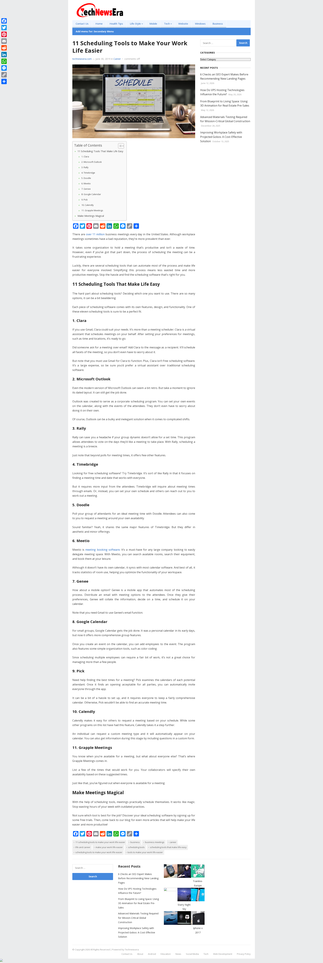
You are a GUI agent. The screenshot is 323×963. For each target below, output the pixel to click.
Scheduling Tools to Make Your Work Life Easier (98, 852)
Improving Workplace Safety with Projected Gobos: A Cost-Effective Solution (221, 137)
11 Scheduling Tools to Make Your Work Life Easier (100, 842)
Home (99, 23)
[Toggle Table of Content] (119, 146)
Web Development (222, 953)
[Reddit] (4, 47)
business (135, 842)
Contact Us (82, 23)
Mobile (153, 23)
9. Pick (84, 199)
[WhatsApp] (4, 61)
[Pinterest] (4, 34)
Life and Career (82, 847)
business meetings (154, 842)
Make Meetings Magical (91, 215)
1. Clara (85, 156)
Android (152, 953)
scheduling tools (136, 847)
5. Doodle (86, 178)
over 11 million (95, 234)
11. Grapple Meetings (92, 210)
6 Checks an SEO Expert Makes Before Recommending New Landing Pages (138, 878)
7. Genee (86, 188)
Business (217, 23)
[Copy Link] (4, 74)
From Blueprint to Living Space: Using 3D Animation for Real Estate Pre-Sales (138, 903)
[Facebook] (4, 21)
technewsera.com (82, 58)
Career (117, 58)
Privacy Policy (244, 953)
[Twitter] (4, 27)
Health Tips (116, 23)
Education (166, 953)
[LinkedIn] (4, 54)
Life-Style (135, 23)
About (140, 953)
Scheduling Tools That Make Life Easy (168, 847)
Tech (167, 23)
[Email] (4, 41)
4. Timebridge (88, 172)
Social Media (192, 953)
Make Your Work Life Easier (109, 847)
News (178, 953)
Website (183, 23)
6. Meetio (86, 183)
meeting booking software (102, 550)
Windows (200, 23)
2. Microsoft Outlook (91, 161)
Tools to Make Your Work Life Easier (145, 852)
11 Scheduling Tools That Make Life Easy (100, 151)
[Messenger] (4, 68)
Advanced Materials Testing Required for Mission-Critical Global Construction (138, 918)
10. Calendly (87, 205)
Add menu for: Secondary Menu (95, 31)
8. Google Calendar (91, 194)
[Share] (4, 81)
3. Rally (84, 167)
